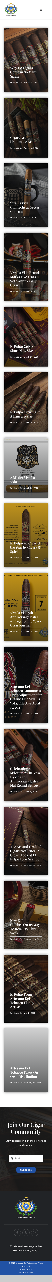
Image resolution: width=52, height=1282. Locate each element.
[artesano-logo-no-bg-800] (11, 4)
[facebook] (17, 1232)
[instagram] (34, 1232)
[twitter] (26, 1232)
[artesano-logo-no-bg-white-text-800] (26, 1196)
